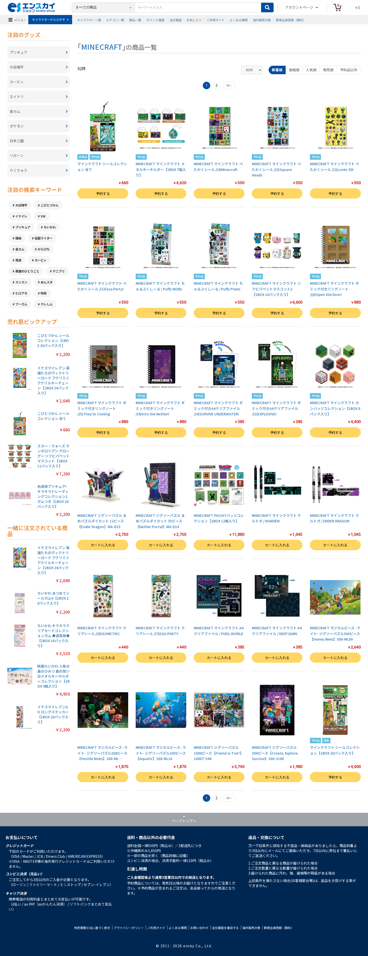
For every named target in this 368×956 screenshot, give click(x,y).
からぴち (44, 249)
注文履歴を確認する (225, 928)
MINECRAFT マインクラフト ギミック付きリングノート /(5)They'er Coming (101, 408)
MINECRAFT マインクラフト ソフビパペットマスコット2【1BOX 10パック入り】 (276, 289)
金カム (19, 249)
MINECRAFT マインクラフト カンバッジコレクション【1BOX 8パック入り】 (335, 408)
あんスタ (47, 282)
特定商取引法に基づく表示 (92, 928)
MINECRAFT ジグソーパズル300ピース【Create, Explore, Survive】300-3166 (275, 753)
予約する (103, 193)
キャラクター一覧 (89, 19)
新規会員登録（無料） (291, 19)
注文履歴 (175, 19)
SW (43, 216)
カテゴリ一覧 (115, 19)
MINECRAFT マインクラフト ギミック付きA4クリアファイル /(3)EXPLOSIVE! (276, 408)
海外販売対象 (262, 19)
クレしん (47, 304)
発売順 (328, 69)
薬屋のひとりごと (27, 271)
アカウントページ (299, 7)
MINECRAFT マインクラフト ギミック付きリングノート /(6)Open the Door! (334, 289)
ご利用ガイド (216, 19)
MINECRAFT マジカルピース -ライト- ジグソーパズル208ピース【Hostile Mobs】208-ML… (102, 753)
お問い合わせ (199, 928)
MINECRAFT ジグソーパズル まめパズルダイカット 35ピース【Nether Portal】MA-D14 (160, 521)
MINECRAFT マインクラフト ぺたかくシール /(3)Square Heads (276, 169)
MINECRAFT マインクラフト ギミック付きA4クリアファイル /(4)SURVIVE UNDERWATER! (218, 408)
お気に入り (194, 19)
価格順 (294, 69)
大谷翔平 (21, 205)
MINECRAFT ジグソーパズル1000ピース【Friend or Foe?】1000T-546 (218, 753)
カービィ (41, 260)
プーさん (21, 304)
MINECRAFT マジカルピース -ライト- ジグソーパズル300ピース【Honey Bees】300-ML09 (335, 633)
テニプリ (59, 271)
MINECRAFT (101, 46)
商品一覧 (135, 19)
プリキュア (22, 227)
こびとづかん (50, 205)
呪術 (44, 293)
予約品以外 (348, 69)
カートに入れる (103, 544)
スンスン (21, 282)
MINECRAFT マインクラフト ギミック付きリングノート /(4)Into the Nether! (160, 408)
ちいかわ (50, 227)
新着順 (277, 69)
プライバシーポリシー (129, 928)
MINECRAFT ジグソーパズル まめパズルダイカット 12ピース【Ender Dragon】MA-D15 (101, 521)
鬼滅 (18, 260)
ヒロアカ (21, 293)
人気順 (311, 69)
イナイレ (21, 216)
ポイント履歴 (155, 19)
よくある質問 (239, 19)
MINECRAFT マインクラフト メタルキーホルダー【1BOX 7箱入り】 (161, 169)
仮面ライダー (44, 238)
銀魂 (18, 238)
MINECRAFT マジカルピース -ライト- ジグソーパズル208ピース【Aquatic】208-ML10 (161, 753)
